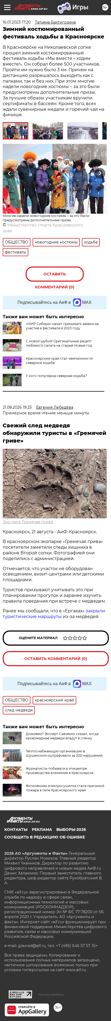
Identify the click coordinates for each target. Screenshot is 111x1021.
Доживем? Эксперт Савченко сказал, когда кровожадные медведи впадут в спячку (62, 736)
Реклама (42, 829)
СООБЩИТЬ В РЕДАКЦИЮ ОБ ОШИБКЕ (44, 837)
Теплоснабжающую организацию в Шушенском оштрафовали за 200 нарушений (64, 753)
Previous (9, 173)
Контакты (15, 829)
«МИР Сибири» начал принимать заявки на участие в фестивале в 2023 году (62, 326)
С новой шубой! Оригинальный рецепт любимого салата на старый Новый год (59, 343)
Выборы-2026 (71, 829)
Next (100, 173)
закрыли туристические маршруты (54, 613)
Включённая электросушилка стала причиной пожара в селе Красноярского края (65, 788)
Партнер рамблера (51, 994)
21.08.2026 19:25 (17, 407)
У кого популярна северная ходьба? (56, 376)
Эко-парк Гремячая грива (28, 521)
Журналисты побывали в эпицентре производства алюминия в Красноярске (59, 770)
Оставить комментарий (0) (54, 277)
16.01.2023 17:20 (17, 22)
